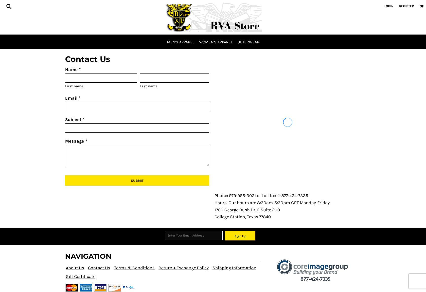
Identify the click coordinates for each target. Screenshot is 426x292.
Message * (76, 141)
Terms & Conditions (134, 268)
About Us (75, 268)
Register (406, 6)
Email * (72, 98)
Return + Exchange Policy (184, 268)
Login (388, 6)
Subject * (74, 119)
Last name (149, 86)
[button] (8, 6)
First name (74, 86)
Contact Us (99, 268)
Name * (73, 69)
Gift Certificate (80, 276)
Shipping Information (234, 268)
